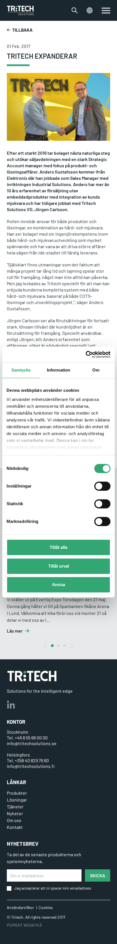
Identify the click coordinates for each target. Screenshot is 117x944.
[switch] (102, 486)
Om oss (14, 820)
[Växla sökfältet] (75, 10)
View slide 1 (52, 645)
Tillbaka (22, 29)
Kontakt (15, 827)
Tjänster (15, 806)
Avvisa (58, 584)
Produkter (17, 793)
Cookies (46, 907)
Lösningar (17, 799)
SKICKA (97, 875)
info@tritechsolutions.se (32, 743)
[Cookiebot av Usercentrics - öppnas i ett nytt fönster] (85, 354)
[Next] (72, 645)
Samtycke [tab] (21, 370)
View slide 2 (58, 645)
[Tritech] (32, 676)
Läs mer (15, 631)
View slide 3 (64, 645)
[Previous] (45, 645)
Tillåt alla (58, 547)
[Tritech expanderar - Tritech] (20, 10)
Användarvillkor (20, 907)
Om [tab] (95, 370)
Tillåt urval (58, 566)
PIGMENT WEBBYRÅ (24, 925)
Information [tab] (58, 370)
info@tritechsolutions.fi (31, 766)
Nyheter (15, 813)
